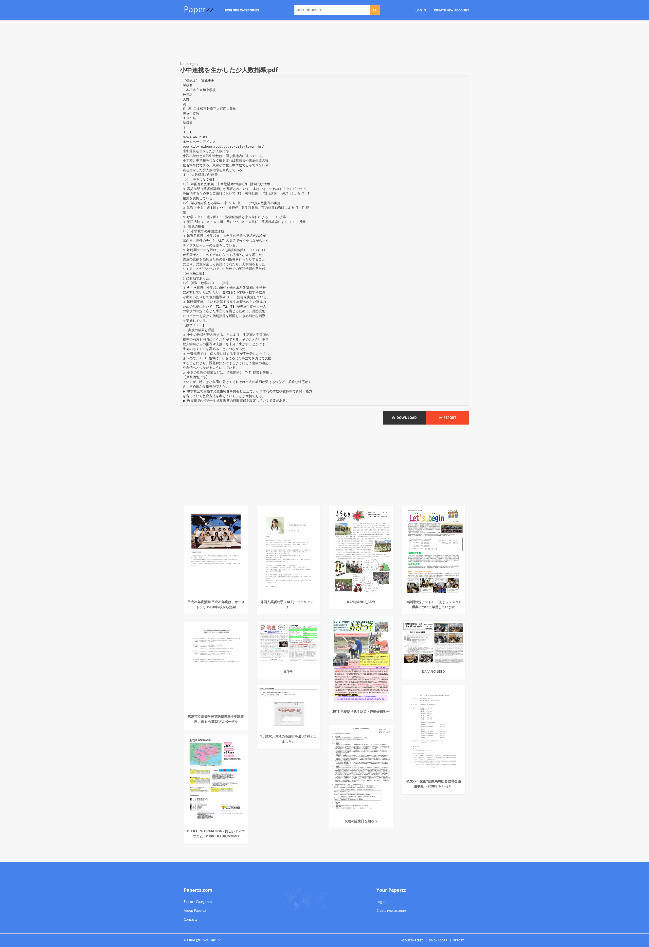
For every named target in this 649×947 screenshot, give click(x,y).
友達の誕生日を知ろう (361, 821)
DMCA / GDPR (438, 940)
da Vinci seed (433, 671)
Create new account (391, 910)
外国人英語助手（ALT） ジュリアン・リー (288, 604)
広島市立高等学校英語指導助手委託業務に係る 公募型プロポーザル (216, 719)
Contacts (190, 919)
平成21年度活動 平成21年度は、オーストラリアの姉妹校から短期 (216, 604)
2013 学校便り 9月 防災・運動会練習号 (361, 711)
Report (449, 417)
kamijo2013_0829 (361, 602)
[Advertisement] (324, 41)
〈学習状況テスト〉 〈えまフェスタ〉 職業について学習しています (433, 604)
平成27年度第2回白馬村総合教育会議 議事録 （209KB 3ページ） (433, 783)
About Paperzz (195, 910)
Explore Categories (198, 901)
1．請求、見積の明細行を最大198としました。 (288, 739)
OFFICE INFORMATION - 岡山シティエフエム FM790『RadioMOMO (216, 833)
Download (406, 417)
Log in (381, 901)
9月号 (288, 671)
